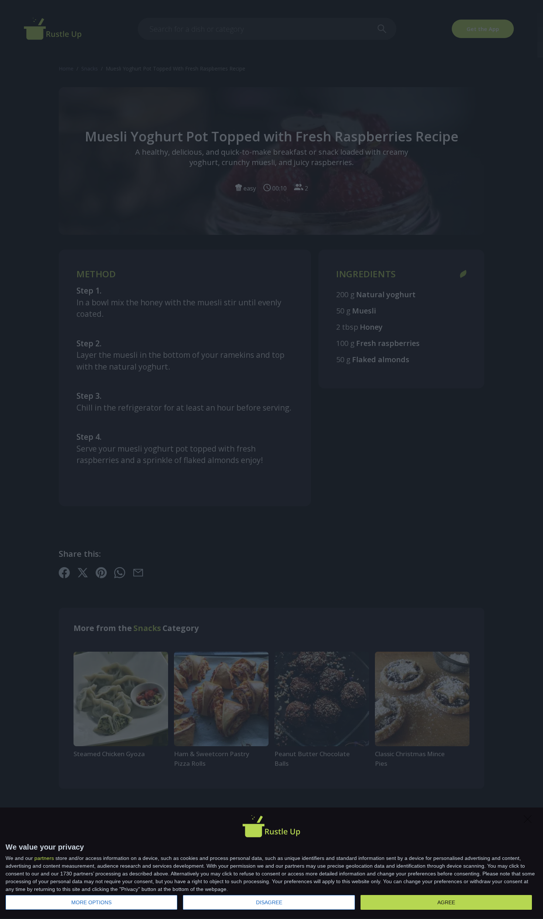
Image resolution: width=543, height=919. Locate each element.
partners (44, 858)
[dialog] (271, 863)
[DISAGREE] (530, 821)
